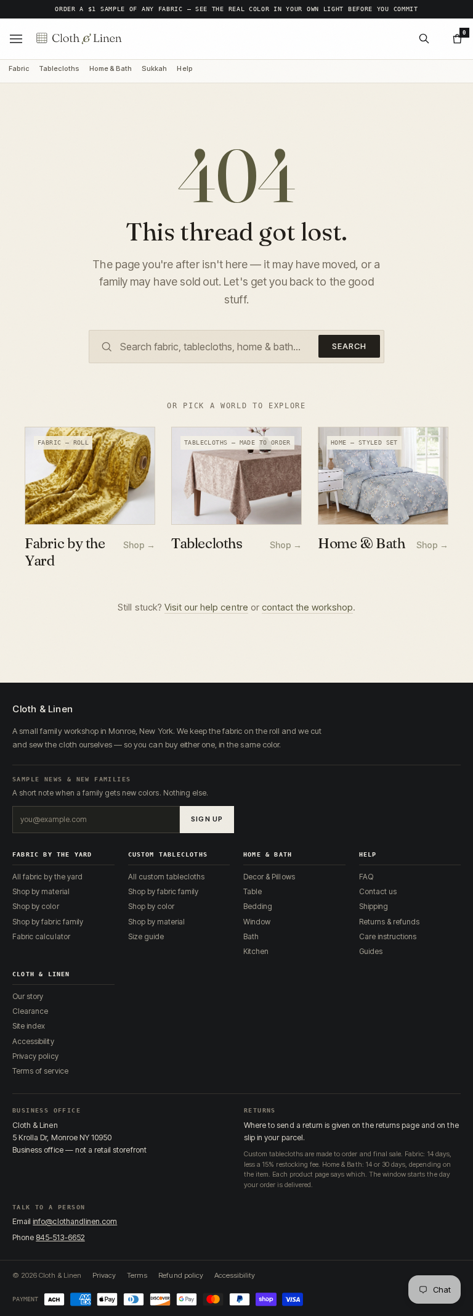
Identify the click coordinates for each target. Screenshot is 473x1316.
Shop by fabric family (47, 921)
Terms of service (40, 1070)
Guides (370, 951)
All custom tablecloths (166, 876)
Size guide (146, 936)
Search (349, 346)
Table (252, 891)
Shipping (373, 906)
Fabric (19, 69)
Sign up (207, 819)
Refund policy (180, 1275)
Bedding (257, 906)
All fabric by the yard (47, 876)
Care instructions (388, 936)
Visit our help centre (206, 607)
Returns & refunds (389, 921)
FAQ (366, 876)
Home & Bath (110, 69)
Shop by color (35, 906)
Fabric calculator (41, 936)
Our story (27, 996)
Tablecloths (59, 69)
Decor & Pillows (269, 876)
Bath (251, 936)
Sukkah (154, 69)
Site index (28, 1025)
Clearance (30, 1011)
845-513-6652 (60, 1237)
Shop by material (41, 891)
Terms (137, 1275)
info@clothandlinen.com (75, 1221)
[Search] (423, 38)
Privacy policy (35, 1056)
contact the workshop (307, 607)
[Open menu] (16, 38)
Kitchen (256, 951)
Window (256, 921)
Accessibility (33, 1041)
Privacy (104, 1275)
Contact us (378, 891)
